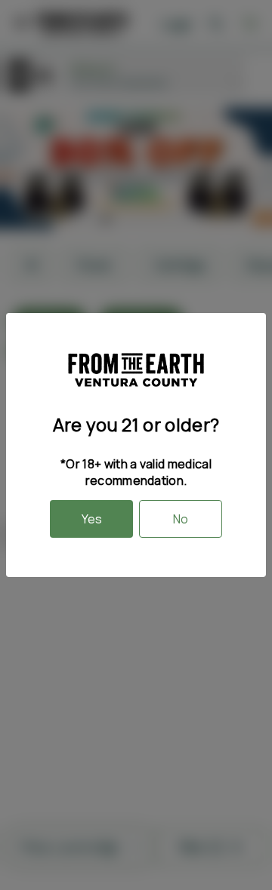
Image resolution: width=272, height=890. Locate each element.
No (180, 519)
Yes (92, 519)
